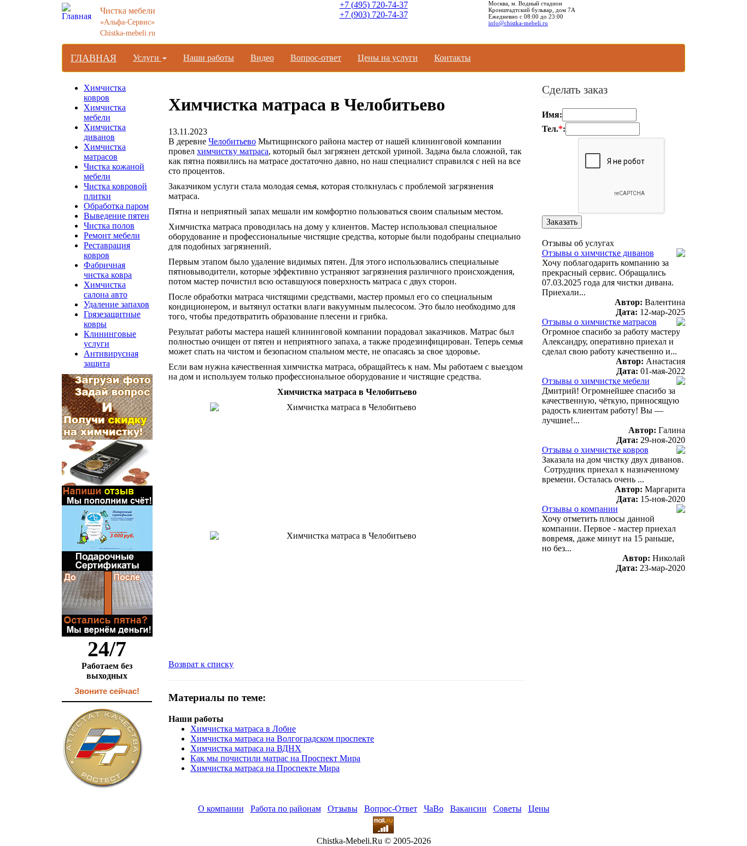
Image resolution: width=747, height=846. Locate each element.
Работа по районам (285, 808)
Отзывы (343, 808)
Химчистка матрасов (105, 151)
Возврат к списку (201, 664)
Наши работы (208, 57)
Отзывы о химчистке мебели (596, 381)
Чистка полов (109, 225)
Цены (539, 808)
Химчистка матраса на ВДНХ (245, 748)
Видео (262, 57)
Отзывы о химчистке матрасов (599, 321)
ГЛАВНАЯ (93, 57)
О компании (221, 808)
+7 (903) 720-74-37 (374, 14)
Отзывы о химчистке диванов (598, 253)
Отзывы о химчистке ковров (595, 449)
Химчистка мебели (105, 112)
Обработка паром (116, 206)
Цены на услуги (388, 57)
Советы (507, 808)
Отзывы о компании (580, 509)
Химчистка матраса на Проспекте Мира (265, 768)
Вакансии (468, 808)
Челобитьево (232, 141)
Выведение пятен (116, 215)
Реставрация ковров (107, 250)
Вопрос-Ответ (390, 808)
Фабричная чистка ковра (108, 269)
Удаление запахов (116, 304)
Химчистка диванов (105, 132)
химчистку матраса (233, 151)
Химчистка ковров (105, 92)
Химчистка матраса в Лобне (243, 728)
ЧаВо (433, 808)
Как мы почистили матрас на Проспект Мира (275, 758)
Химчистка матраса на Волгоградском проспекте (282, 738)
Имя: (552, 114)
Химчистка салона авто (105, 289)
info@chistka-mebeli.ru (518, 23)
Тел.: (553, 128)
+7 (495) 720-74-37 (374, 4)
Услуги (147, 57)
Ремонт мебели (112, 235)
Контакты (452, 57)
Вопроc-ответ (315, 57)
